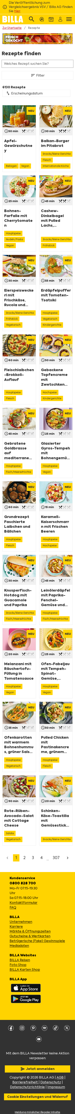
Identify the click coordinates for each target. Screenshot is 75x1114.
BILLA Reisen (20, 960)
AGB (60, 1077)
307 (56, 857)
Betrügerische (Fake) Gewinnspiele (37, 941)
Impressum (56, 1087)
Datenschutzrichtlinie (27, 1087)
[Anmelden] (59, 19)
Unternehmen (21, 922)
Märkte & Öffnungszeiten (30, 931)
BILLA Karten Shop (25, 969)
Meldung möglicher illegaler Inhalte (37, 1112)
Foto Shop (18, 965)
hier (17, 11)
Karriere (16, 926)
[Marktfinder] (50, 19)
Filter (38, 75)
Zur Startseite (12, 28)
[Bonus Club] (41, 19)
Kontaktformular (23, 903)
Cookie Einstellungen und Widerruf (37, 1096)
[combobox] (36, 93)
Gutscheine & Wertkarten (30, 936)
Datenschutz (50, 1082)
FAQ (13, 907)
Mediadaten (19, 946)
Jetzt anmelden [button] (37, 1069)
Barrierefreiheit (25, 1082)
